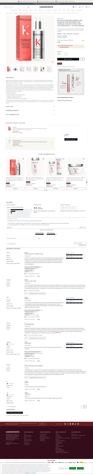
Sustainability (42, 439)
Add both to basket (71, 139)
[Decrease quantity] (59, 54)
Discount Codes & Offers (60, 440)
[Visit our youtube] (73, 424)
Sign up (42, 423)
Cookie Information (43, 436)
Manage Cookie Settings (63, 468)
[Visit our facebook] (65, 424)
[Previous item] (7, 174)
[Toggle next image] (54, 40)
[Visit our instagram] (70, 424)
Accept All (80, 468)
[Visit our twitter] (67, 424)
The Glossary (58, 435)
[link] (81, 7)
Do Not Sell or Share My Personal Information (12, 444)
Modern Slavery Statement (45, 438)
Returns (25, 438)
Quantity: (59, 51)
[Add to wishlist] (82, 59)
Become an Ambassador (60, 451)
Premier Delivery (27, 443)
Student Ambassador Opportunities (62, 452)
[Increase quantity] (66, 54)
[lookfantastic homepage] (46, 7)
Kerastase (60, 18)
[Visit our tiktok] (75, 424)
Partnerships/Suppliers (60, 445)
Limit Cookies (72, 468)
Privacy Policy (42, 435)
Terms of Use (33, 472)
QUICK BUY (15, 188)
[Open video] (15, 69)
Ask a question (76, 33)
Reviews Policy (42, 440)
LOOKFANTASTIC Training (75, 438)
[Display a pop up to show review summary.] (34, 183)
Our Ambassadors (59, 443)
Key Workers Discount (60, 449)
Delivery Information (27, 439)
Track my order (27, 444)
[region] (46, 468)
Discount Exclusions (27, 436)
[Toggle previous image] (7, 40)
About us (57, 434)
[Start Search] (28, 7)
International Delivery (28, 440)
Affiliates (57, 444)
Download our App (27, 435)
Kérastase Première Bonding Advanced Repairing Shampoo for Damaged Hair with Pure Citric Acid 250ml (35, 179)
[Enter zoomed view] (52, 62)
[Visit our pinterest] (78, 424)
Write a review (69, 33)
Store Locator (73, 434)
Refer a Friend (58, 448)
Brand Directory (58, 436)
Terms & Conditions (43, 434)
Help (25, 434)
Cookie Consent (9, 442)
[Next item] (86, 174)
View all (83, 40)
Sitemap (57, 447)
